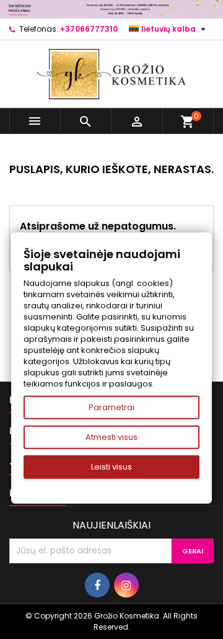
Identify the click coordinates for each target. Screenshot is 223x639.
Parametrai (111, 407)
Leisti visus (111, 467)
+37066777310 (89, 29)
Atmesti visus (111, 437)
